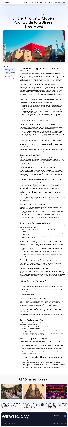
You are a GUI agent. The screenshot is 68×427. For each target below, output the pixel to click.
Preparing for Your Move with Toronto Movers (10, 73)
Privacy (58, 423)
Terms (62, 423)
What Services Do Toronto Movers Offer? (9, 76)
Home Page (40, 420)
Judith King (46, 14)
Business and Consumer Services (27, 14)
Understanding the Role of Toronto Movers (9, 70)
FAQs (50, 420)
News (46, 420)
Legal (65, 423)
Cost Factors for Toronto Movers (10, 78)
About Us (54, 423)
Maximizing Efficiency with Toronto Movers (10, 81)
